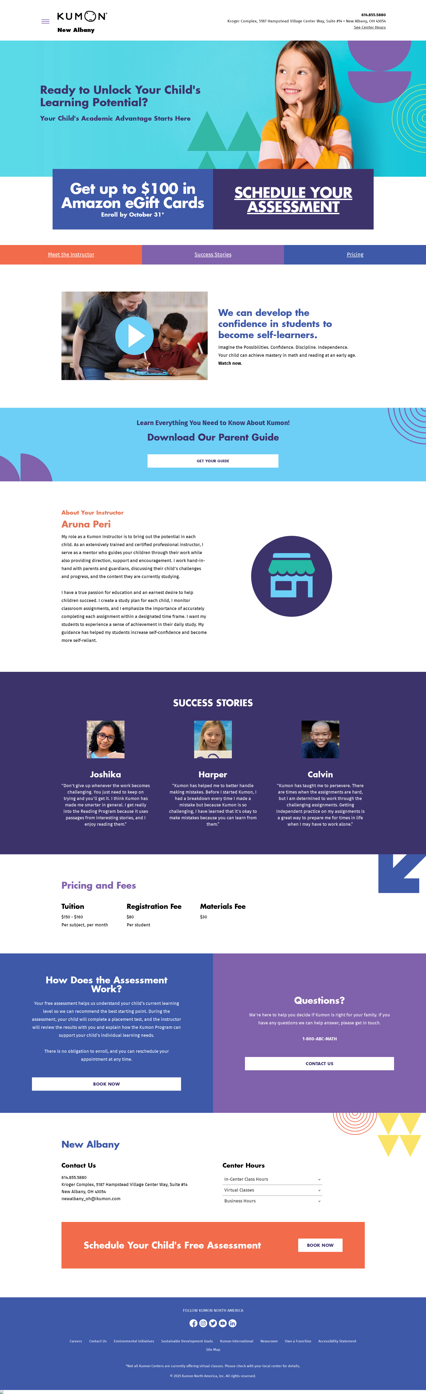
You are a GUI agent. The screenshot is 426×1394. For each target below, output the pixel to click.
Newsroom (269, 1341)
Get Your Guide (213, 461)
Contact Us (98, 1341)
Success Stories (213, 254)
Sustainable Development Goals (187, 1341)
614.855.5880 (373, 15)
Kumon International (236, 1341)
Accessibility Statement (337, 1341)
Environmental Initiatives (134, 1341)
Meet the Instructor (71, 254)
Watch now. (230, 363)
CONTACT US (319, 1063)
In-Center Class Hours (246, 1179)
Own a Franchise (298, 1341)
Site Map (213, 1349)
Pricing (355, 254)
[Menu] (47, 22)
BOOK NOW (106, 1084)
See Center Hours (370, 27)
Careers (76, 1341)
